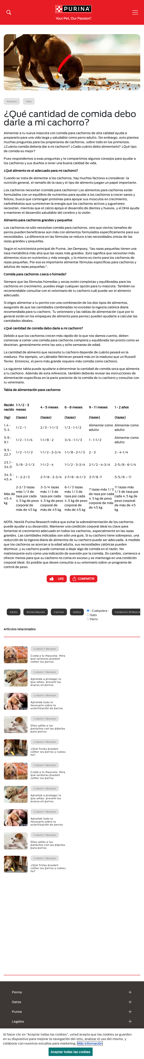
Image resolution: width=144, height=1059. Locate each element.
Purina (17, 1011)
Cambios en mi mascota (128, 612)
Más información (89, 1043)
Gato (93, 615)
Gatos (16, 1002)
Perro (94, 619)
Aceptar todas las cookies (71, 1052)
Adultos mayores (35, 612)
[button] (135, 12)
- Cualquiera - (99, 610)
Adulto (13, 612)
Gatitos (77, 612)
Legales (18, 1021)
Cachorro (59, 612)
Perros (17, 992)
